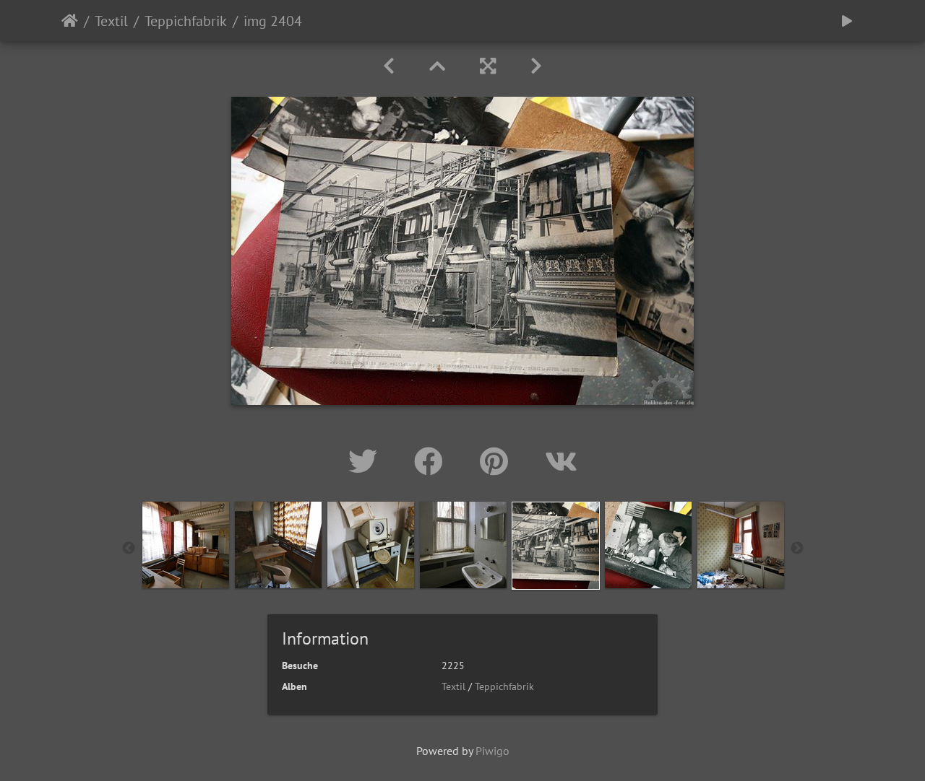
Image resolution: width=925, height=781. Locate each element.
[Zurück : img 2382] (389, 66)
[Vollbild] (487, 66)
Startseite (69, 21)
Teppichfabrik (186, 21)
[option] (185, 545)
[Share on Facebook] (432, 461)
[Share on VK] (561, 461)
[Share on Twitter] (367, 461)
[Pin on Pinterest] (497, 461)
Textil (111, 21)
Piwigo (492, 750)
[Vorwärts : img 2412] (536, 66)
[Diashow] (847, 20)
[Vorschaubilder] (437, 66)
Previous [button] (128, 548)
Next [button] (797, 548)
